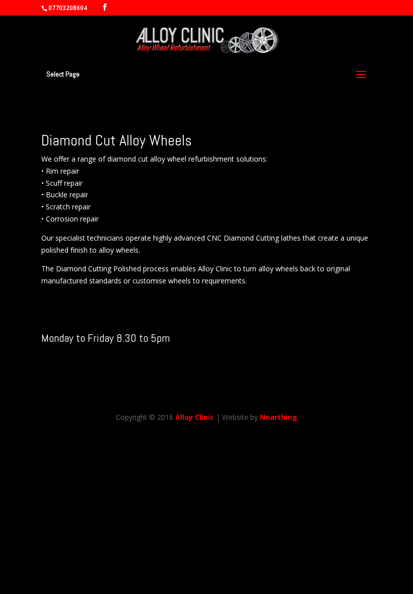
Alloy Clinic (194, 417)
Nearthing (278, 417)
